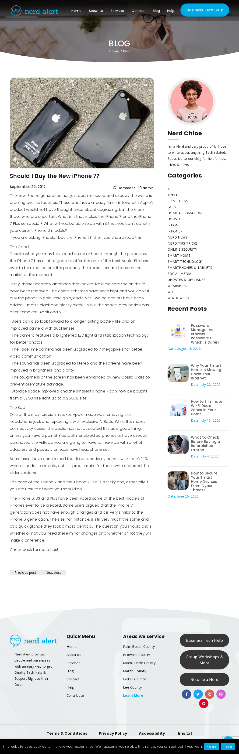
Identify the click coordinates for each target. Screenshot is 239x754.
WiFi (171, 292)
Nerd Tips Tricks (183, 243)
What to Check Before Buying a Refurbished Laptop (205, 443)
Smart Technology (185, 261)
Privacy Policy (113, 733)
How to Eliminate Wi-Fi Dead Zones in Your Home (206, 407)
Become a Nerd (204, 679)
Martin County (134, 671)
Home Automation (185, 213)
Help (170, 10)
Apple (173, 195)
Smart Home (179, 255)
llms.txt (184, 733)
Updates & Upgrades (186, 279)
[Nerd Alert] (35, 10)
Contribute (75, 695)
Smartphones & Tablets (190, 267)
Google (175, 207)
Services (118, 10)
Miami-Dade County (139, 662)
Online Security (182, 249)
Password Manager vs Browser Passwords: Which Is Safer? (205, 334)
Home (76, 10)
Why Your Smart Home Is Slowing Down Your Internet (206, 372)
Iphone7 (175, 231)
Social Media (179, 273)
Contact (139, 10)
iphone (174, 225)
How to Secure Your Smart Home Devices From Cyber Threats (204, 481)
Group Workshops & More (204, 659)
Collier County (134, 679)
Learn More (133, 695)
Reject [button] (228, 746)
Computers (178, 201)
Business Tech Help (204, 10)
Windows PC (179, 298)
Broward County (136, 654)
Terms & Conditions (67, 733)
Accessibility (152, 733)
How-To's (176, 219)
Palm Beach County (139, 646)
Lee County (132, 687)
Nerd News (178, 237)
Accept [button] (211, 746)
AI (169, 189)
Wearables (177, 285)
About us (96, 10)
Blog (156, 10)
